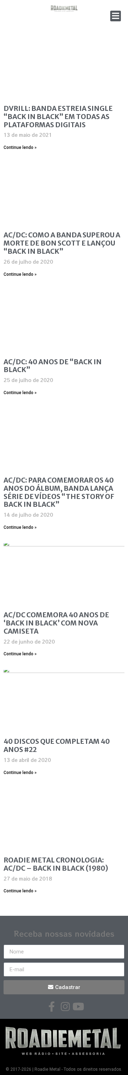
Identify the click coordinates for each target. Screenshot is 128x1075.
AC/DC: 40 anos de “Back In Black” (53, 366)
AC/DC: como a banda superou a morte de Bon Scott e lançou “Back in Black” (62, 243)
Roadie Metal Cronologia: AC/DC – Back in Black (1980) (56, 864)
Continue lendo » (20, 147)
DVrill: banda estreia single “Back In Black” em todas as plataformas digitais (58, 116)
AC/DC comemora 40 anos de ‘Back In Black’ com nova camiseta (56, 623)
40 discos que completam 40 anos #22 (57, 745)
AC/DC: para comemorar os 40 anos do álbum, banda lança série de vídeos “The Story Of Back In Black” (59, 492)
